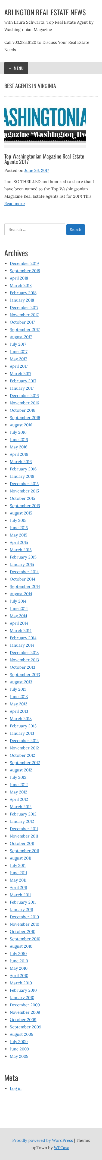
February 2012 (23, 814)
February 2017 (23, 380)
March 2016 (21, 461)
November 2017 (24, 314)
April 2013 (19, 711)
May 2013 (18, 703)
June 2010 (19, 960)
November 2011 (24, 836)
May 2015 (18, 535)
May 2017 (18, 358)
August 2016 (21, 424)
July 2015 (18, 520)
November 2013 (24, 659)
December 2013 (24, 652)
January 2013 (22, 733)
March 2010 (21, 982)
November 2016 (24, 402)
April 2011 (18, 887)
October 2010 (22, 931)
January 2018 (22, 300)
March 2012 (21, 806)
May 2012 (18, 792)
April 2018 (19, 278)
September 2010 (25, 938)
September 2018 (25, 270)
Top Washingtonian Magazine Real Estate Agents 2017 (44, 159)
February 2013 (23, 725)
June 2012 (19, 784)
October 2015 (22, 498)
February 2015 (23, 557)
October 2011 (22, 843)
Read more (14, 203)
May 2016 (18, 446)
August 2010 (21, 946)
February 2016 (23, 469)
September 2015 (25, 505)
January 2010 (22, 997)
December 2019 (24, 263)
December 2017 (24, 307)
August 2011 (20, 858)
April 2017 (19, 366)
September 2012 (25, 762)
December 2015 (24, 483)
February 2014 (23, 637)
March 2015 (21, 549)
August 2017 (21, 336)
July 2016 (18, 432)
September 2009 (25, 1026)
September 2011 (24, 850)
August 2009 (21, 1034)
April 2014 (19, 623)
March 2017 (20, 373)
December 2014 (24, 571)
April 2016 (19, 454)
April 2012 (19, 799)
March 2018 (21, 285)
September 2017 (25, 329)
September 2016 (25, 417)
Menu (18, 68)
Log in (15, 1088)
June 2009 (19, 1049)
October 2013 (22, 667)
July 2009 (19, 1041)
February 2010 (23, 990)
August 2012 (21, 770)
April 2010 (19, 975)
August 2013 (21, 681)
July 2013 (18, 689)
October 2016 (22, 410)
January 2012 (22, 821)
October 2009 (23, 1019)
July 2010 (18, 953)
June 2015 (19, 527)
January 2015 (22, 564)
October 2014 (22, 579)
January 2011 (21, 909)
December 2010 (24, 916)
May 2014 (18, 615)
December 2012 (24, 740)
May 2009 (19, 1056)
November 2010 (24, 924)
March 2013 (21, 718)
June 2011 (18, 872)
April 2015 (19, 542)
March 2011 (20, 894)
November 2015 (24, 491)
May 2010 (18, 968)
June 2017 (18, 351)
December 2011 (24, 828)
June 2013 (19, 696)
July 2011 (18, 865)
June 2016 (19, 439)
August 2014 (21, 593)
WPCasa (61, 1147)
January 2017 (22, 388)
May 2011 (18, 880)
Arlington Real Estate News (45, 12)
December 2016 (24, 395)
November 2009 (25, 1012)
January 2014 (22, 645)
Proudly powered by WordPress (42, 1140)
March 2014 (21, 630)
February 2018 (23, 292)
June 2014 (19, 608)
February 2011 (23, 902)
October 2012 (22, 755)
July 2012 (18, 777)
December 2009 (25, 1004)
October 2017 (22, 322)
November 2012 (24, 747)
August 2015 (21, 513)
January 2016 (22, 476)
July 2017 (18, 344)
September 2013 (25, 674)
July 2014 (18, 601)
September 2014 (25, 586)
